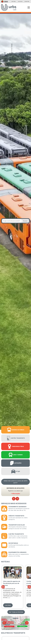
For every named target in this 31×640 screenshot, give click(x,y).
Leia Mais (8, 605)
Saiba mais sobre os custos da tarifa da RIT (15, 482)
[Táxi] (15, 491)
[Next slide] (17, 498)
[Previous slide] (13, 498)
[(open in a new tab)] (5, 1)
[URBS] (15, 7)
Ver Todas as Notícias (16, 612)
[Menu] (29, 7)
